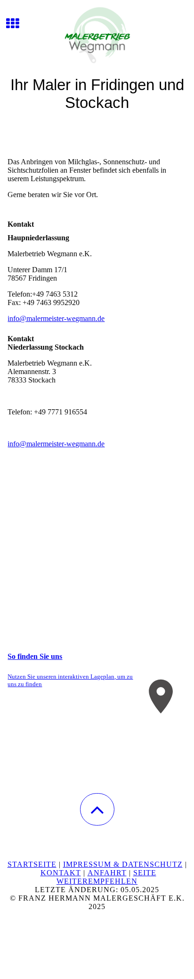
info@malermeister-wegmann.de (56, 318)
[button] (97, 809)
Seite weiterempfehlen (106, 877)
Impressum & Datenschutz (123, 864)
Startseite (32, 864)
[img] (97, 35)
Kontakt (60, 873)
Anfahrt (107, 873)
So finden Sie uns (35, 656)
